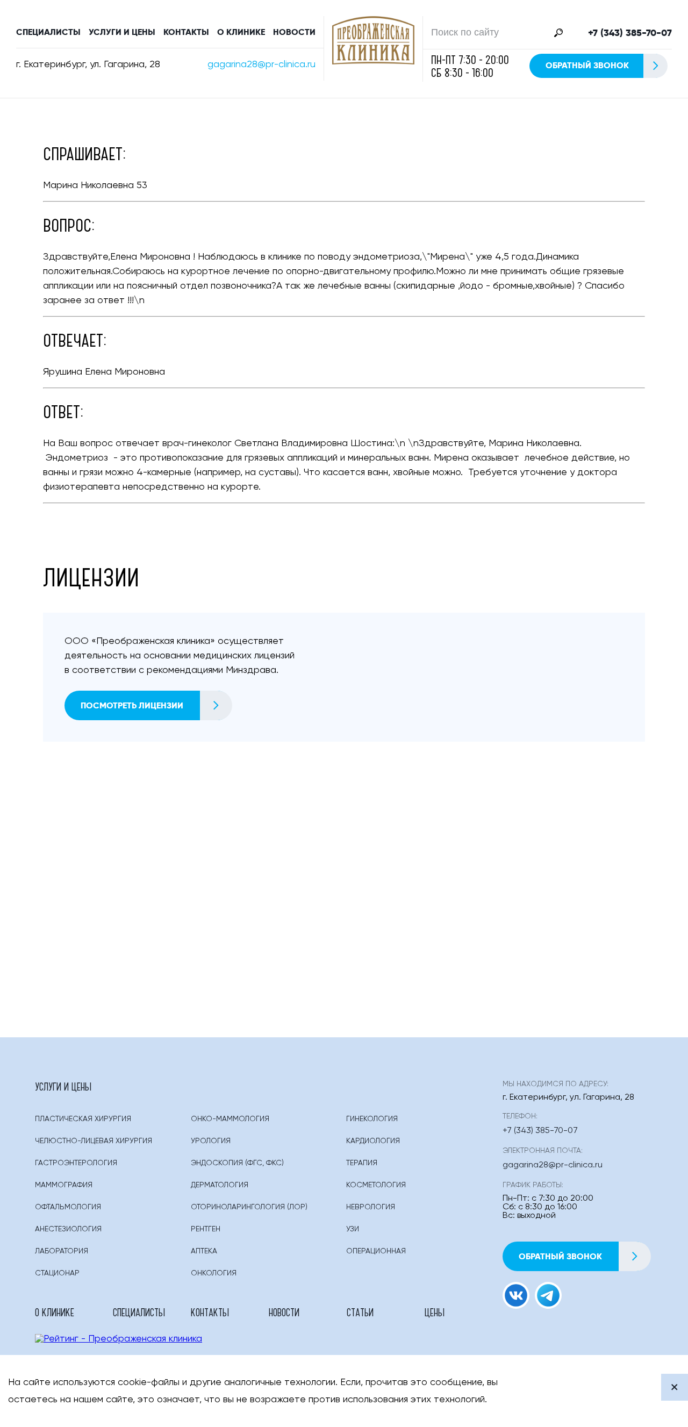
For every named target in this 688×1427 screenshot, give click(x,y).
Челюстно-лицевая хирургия (93, 1141)
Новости (294, 32)
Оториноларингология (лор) (249, 1207)
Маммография (63, 1185)
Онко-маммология (230, 1119)
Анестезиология (68, 1229)
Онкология (213, 1273)
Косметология (376, 1185)
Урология (211, 1141)
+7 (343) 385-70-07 (630, 33)
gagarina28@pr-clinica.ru (261, 64)
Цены (435, 1312)
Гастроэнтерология (76, 1163)
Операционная (376, 1251)
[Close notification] (674, 1387)
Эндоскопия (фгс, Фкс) (237, 1163)
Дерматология (219, 1185)
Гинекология (372, 1119)
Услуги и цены (122, 32)
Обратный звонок (587, 65)
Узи (352, 1229)
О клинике (241, 32)
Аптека (204, 1251)
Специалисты (48, 32)
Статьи (360, 1312)
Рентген (205, 1229)
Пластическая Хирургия (83, 1119)
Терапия (361, 1163)
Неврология (370, 1207)
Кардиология (373, 1141)
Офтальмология (68, 1207)
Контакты (186, 32)
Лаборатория (61, 1251)
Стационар (57, 1273)
